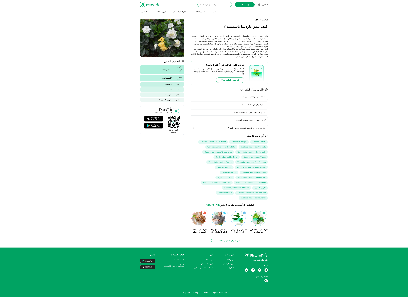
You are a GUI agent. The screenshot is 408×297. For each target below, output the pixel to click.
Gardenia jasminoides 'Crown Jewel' (217, 182)
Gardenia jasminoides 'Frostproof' (213, 142)
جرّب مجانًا (245, 5)
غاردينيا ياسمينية (260, 188)
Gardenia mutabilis (229, 172)
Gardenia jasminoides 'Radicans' (253, 198)
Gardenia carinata (259, 142)
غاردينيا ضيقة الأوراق (224, 177)
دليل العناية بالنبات (227, 264)
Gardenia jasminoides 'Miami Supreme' (251, 182)
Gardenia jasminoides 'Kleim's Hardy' (251, 152)
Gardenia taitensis (225, 193)
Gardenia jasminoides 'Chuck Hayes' (218, 152)
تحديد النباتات (199, 12)
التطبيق (231, 268)
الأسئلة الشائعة (179, 260)
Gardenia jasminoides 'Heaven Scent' (251, 193)
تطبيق (213, 12)
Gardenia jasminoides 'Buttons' (220, 162)
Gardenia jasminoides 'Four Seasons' (251, 162)
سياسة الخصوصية (207, 260)
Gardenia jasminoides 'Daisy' (227, 157)
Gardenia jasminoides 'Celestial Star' (221, 147)
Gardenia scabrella (224, 167)
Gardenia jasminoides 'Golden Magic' (251, 177)
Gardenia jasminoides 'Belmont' (254, 172)
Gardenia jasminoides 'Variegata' (253, 147)
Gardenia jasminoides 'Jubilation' (236, 188)
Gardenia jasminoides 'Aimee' (254, 157)
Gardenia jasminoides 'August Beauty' (251, 167)
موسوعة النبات (228, 260)
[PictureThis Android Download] (153, 126)
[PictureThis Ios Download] (153, 119)
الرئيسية (143, 12)
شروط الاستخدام (207, 264)
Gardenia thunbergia (239, 142)
